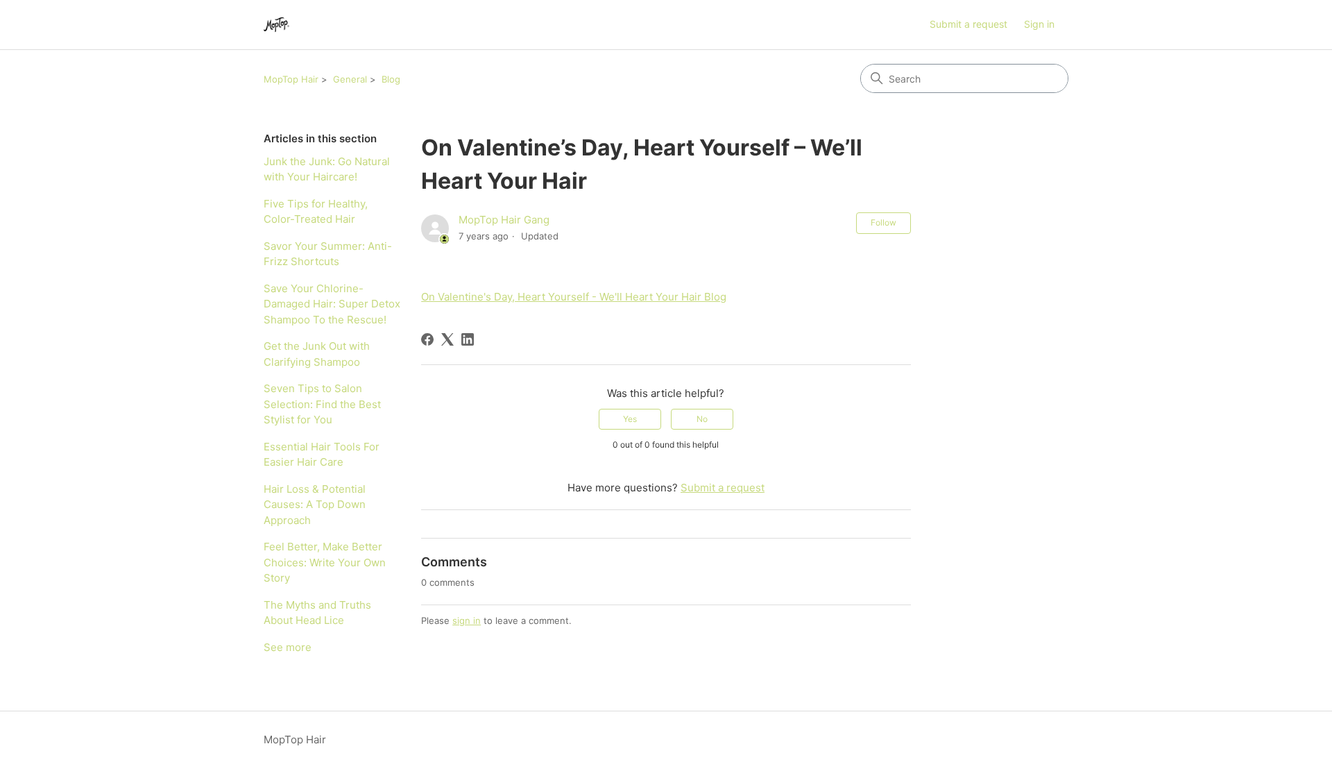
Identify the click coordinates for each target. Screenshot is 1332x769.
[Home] (276, 24)
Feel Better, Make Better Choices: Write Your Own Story (325, 562)
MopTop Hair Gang (504, 219)
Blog (391, 79)
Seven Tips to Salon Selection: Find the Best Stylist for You (322, 404)
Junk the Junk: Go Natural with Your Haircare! (327, 169)
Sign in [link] (1039, 24)
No (702, 419)
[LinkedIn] (467, 339)
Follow (883, 222)
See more (287, 647)
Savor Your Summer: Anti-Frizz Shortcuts (328, 254)
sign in (466, 620)
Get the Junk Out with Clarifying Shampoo (317, 354)
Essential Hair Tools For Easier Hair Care (321, 454)
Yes (630, 419)
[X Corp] (447, 339)
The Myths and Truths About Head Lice (317, 612)
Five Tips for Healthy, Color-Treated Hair (316, 211)
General (350, 79)
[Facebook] (427, 339)
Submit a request (968, 24)
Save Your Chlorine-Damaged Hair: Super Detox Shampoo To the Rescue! (332, 304)
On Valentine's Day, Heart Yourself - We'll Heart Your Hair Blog (573, 296)
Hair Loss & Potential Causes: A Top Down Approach (315, 504)
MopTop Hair (291, 79)
